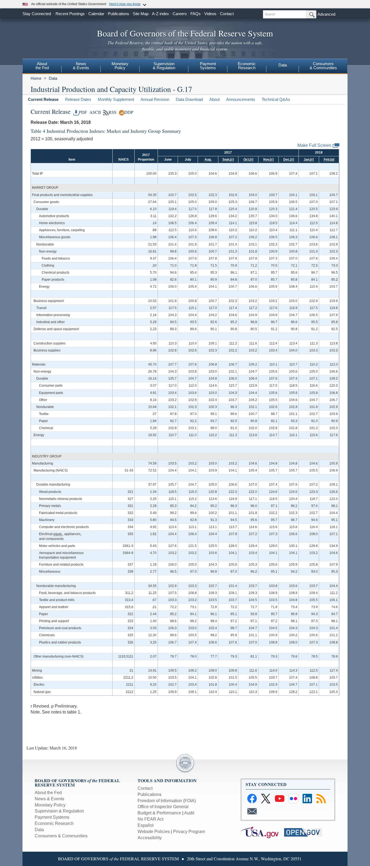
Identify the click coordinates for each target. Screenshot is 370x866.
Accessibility (150, 837)
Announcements (240, 99)
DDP (128, 112)
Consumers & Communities (61, 836)
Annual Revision (155, 99)
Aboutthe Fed (42, 65)
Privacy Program (189, 831)
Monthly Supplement (116, 99)
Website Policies (154, 831)
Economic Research (54, 823)
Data (282, 65)
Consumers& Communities (323, 65)
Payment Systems (52, 817)
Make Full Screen (314, 145)
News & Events (49, 799)
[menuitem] (41, 66)
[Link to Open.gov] (305, 831)
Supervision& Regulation (164, 65)
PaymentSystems (208, 65)
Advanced (326, 14)
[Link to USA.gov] (262, 831)
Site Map (140, 13)
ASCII (94, 112)
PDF (83, 112)
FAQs (195, 13)
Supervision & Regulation (59, 811)
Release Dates (78, 99)
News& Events (81, 65)
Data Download (189, 99)
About (214, 99)
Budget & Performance (159, 813)
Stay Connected (36, 13)
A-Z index (160, 13)
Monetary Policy (50, 805)
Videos (210, 13)
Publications (118, 13)
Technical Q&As (276, 99)
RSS (112, 112)
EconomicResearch (247, 65)
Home (36, 78)
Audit (189, 813)
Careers (180, 13)
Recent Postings (70, 13)
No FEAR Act (150, 819)
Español (146, 825)
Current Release (43, 99)
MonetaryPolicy (120, 65)
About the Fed (48, 792)
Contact (227, 13)
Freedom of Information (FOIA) (167, 800)
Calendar (96, 13)
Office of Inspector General (163, 806)
